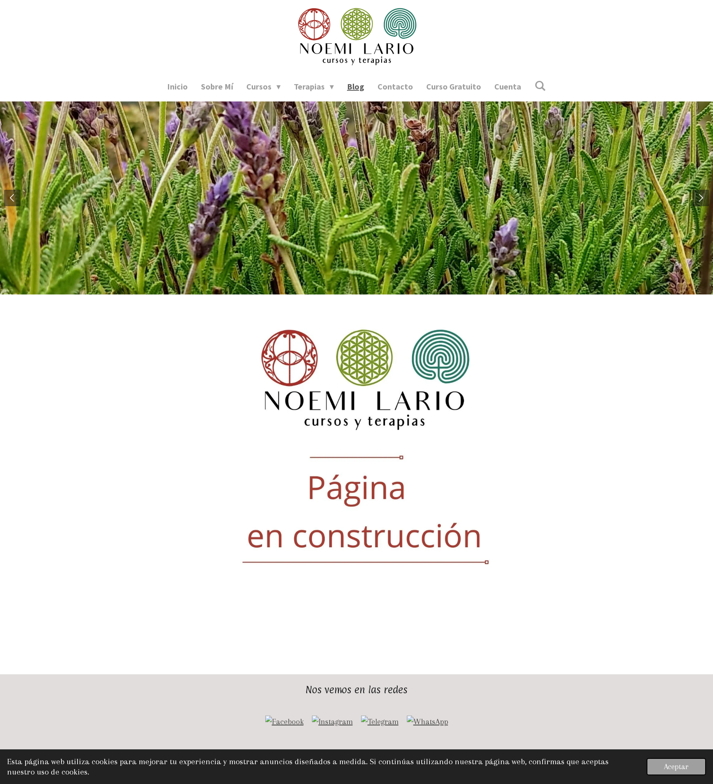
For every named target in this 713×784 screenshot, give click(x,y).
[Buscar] (540, 85)
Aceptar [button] (676, 767)
